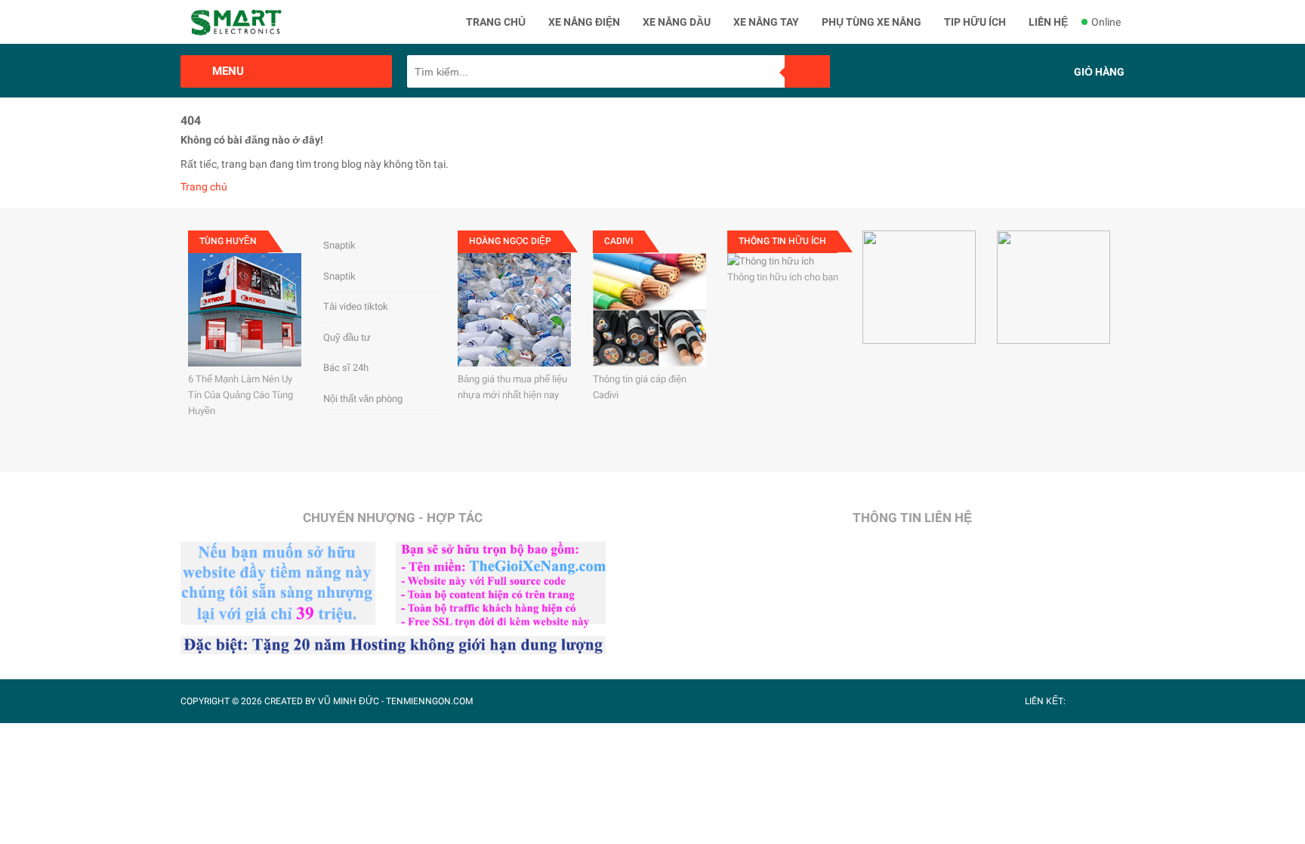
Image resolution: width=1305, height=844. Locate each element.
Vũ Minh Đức (348, 701)
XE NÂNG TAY (766, 22)
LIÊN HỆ (1048, 22)
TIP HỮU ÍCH (975, 22)
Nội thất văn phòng (363, 398)
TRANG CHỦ (496, 22)
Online (1106, 22)
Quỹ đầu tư (347, 337)
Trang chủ (203, 187)
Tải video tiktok (355, 306)
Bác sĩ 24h (346, 367)
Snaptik (339, 245)
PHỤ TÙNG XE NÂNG (871, 22)
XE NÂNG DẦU (677, 22)
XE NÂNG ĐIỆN (584, 22)
